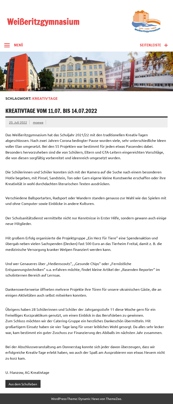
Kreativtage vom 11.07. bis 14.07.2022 (51, 111)
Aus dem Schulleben (23, 384)
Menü (18, 45)
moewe (38, 122)
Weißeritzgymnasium (43, 22)
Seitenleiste (150, 45)
